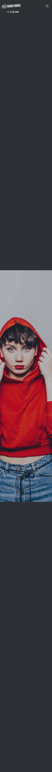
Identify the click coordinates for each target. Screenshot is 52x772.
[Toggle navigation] (47, 6)
